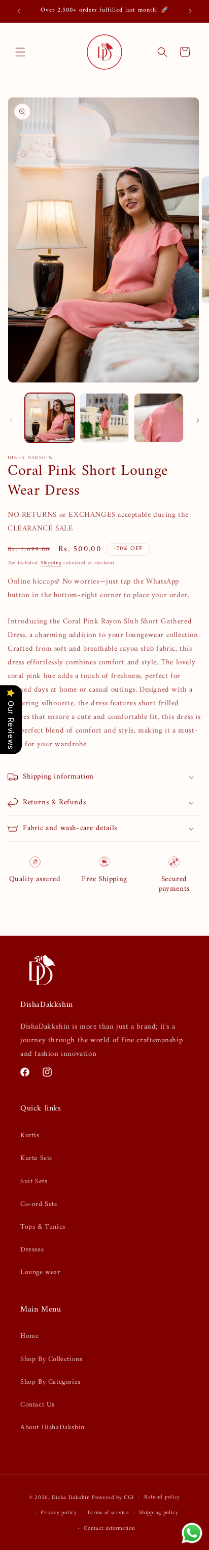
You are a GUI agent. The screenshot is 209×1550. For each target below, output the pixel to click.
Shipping (51, 563)
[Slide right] (198, 420)
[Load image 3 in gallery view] (159, 418)
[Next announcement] (190, 11)
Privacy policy (59, 1513)
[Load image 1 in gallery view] (50, 418)
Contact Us (37, 1404)
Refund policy (162, 1497)
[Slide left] (11, 420)
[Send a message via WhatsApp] (192, 1533)
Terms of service (108, 1513)
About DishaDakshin (52, 1427)
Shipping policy (159, 1513)
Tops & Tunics (42, 1227)
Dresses (32, 1249)
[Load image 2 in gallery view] (104, 418)
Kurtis (30, 1135)
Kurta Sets (36, 1158)
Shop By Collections (51, 1359)
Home (29, 1336)
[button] (20, 52)
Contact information (109, 1528)
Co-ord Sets (38, 1204)
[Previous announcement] (19, 11)
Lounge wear (40, 1272)
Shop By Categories (50, 1382)
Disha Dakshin (71, 1498)
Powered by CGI (113, 1498)
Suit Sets (33, 1181)
